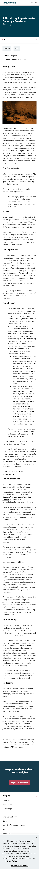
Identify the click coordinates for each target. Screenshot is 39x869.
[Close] (36, 837)
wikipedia (7, 240)
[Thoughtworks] (9, 3)
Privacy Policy (11, 861)
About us (6, 801)
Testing (7, 48)
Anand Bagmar (11, 56)
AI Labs (5, 813)
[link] (19, 782)
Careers (5, 829)
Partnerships (7, 809)
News (4, 821)
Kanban (5, 497)
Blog (16, 48)
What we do (7, 805)
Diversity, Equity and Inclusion (13, 825)
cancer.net (20, 240)
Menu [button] (32, 3)
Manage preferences (19, 865)
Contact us (6, 833)
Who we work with (9, 817)
